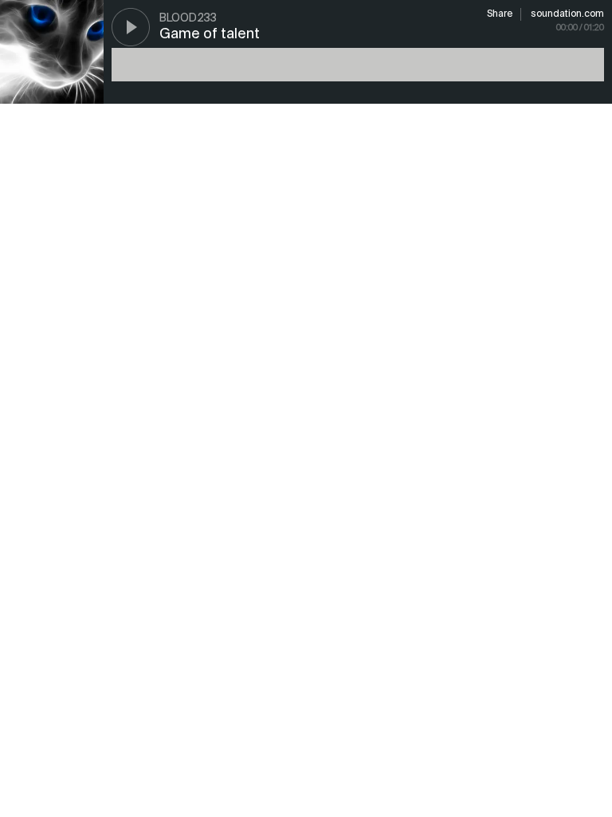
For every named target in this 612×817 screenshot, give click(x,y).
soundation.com (567, 14)
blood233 (188, 18)
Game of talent (209, 34)
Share (499, 14)
